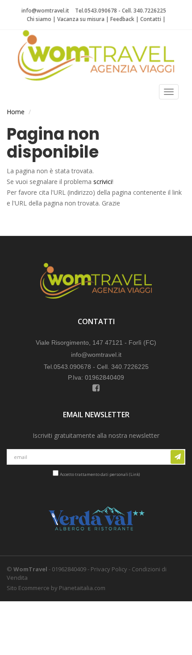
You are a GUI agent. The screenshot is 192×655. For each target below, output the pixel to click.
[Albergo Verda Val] (96, 519)
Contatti (150, 19)
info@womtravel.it (45, 10)
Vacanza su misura (80, 19)
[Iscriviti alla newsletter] (177, 457)
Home (16, 111)
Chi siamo (39, 19)
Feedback (122, 19)
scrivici (102, 181)
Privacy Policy (109, 569)
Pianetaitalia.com (82, 588)
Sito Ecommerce (28, 588)
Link (134, 474)
